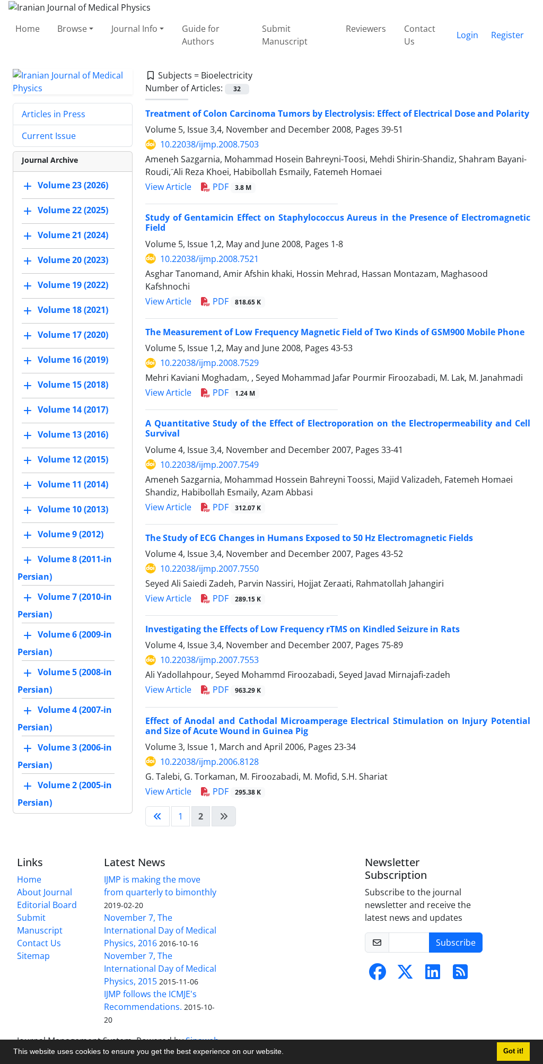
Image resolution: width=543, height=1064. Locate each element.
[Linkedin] (432, 975)
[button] (287, 1052)
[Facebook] (377, 975)
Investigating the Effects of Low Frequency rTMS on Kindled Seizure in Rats (302, 629)
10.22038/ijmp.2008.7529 (209, 363)
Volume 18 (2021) (73, 310)
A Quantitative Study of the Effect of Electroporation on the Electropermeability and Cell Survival (337, 428)
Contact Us (419, 35)
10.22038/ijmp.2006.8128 (209, 762)
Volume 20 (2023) (73, 260)
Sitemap (33, 956)
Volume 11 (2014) (73, 484)
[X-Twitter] (405, 975)
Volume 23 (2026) (73, 185)
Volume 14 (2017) (73, 409)
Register (507, 35)
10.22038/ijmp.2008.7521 (209, 259)
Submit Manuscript (285, 35)
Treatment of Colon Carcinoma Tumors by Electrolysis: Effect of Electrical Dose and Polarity (337, 113)
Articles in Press (53, 114)
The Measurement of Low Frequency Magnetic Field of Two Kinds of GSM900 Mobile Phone (334, 332)
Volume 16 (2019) (73, 359)
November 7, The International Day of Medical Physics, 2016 (160, 930)
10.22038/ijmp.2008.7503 (209, 144)
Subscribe (456, 942)
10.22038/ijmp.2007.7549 (209, 464)
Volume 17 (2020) (73, 335)
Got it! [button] (513, 1051)
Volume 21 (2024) (73, 235)
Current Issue (49, 136)
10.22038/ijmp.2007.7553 (209, 660)
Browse (72, 28)
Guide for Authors (201, 35)
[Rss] (460, 975)
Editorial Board (47, 905)
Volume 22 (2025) (73, 210)
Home (27, 28)
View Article (168, 187)
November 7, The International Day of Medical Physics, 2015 (160, 968)
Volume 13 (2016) (73, 434)
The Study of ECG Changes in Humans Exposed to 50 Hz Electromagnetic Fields (309, 538)
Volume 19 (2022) (73, 285)
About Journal (44, 892)
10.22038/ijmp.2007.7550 (209, 568)
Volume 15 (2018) (73, 384)
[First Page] (157, 816)
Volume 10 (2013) (73, 509)
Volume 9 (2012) (70, 534)
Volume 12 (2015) (73, 459)
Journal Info (134, 28)
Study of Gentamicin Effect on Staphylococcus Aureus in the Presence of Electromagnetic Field (337, 222)
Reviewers (366, 28)
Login (467, 35)
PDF (231, 187)
